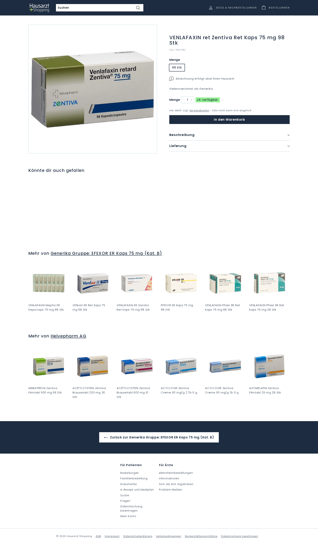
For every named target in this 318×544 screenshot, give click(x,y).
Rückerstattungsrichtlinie (201, 536)
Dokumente (128, 484)
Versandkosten (199, 110)
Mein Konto (128, 516)
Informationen (169, 478)
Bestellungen (129, 473)
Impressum (112, 536)
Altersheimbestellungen (176, 473)
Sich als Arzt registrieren (176, 484)
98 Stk (177, 67)
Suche (124, 495)
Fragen (125, 501)
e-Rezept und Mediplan (137, 489)
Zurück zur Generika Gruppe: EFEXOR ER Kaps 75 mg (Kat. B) (161, 437)
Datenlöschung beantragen (131, 508)
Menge (174, 60)
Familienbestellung (134, 478)
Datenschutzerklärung (137, 536)
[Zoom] (93, 89)
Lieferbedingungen (168, 536)
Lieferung (178, 146)
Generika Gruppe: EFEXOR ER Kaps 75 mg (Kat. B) (106, 253)
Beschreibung (182, 134)
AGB (98, 536)
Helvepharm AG (68, 336)
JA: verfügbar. (208, 100)
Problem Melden (170, 489)
